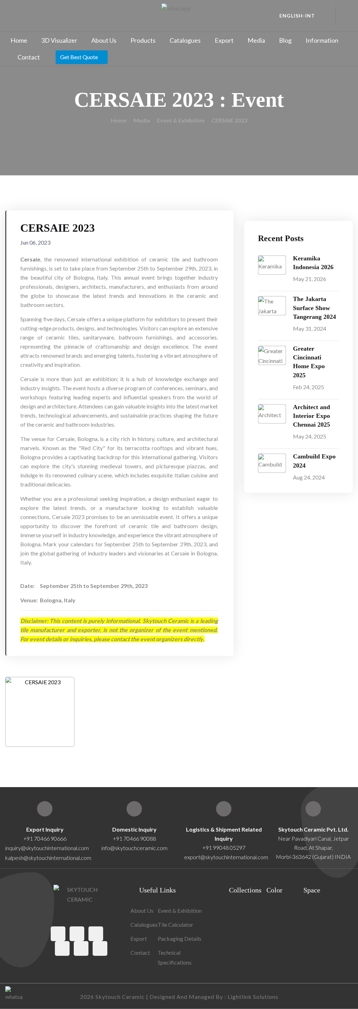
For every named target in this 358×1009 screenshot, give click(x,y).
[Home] (313, 809)
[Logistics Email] (223, 809)
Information (322, 40)
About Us (103, 40)
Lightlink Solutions (253, 996)
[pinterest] (62, 948)
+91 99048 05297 (223, 847)
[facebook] (58, 933)
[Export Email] (44, 809)
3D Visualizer (59, 40)
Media (256, 40)
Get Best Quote (79, 57)
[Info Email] (134, 809)
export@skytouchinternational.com (226, 857)
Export (224, 40)
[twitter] (77, 933)
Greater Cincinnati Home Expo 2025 (309, 362)
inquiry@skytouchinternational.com (44, 848)
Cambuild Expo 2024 (314, 461)
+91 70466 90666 (44, 838)
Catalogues (185, 40)
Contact (28, 57)
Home (18, 40)
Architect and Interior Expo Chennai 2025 (311, 416)
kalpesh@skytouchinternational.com (48, 857)
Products (143, 40)
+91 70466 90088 (134, 838)
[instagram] (95, 933)
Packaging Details (179, 938)
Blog (285, 40)
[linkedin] (100, 948)
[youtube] (81, 948)
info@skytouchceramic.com (134, 848)
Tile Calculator (175, 924)
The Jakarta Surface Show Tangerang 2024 (314, 307)
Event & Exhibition (181, 120)
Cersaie (30, 259)
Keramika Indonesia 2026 (313, 263)
